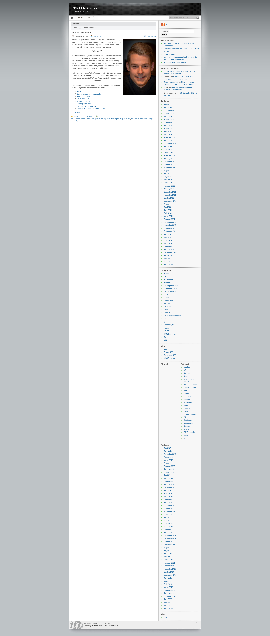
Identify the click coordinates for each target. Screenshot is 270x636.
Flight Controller (170, 292)
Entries (168, 352)
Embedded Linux (170, 289)
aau (72, 119)
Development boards (172, 286)
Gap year (80, 92)
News (166, 310)
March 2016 (168, 116)
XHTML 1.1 (106, 626)
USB (165, 340)
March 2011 (168, 216)
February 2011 (169, 219)
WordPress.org (169, 358)
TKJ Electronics (85, 8)
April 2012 (168, 180)
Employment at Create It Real (88, 106)
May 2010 (167, 237)
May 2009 (167, 258)
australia (77, 119)
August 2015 (169, 119)
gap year (107, 119)
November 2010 (170, 225)
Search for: (164, 32)
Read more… (76, 112)
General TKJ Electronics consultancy (91, 109)
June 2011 (168, 210)
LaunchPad (168, 301)
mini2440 (167, 304)
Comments (170, 355)
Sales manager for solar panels (89, 94)
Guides (166, 298)
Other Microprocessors (172, 316)
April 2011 (168, 213)
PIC (165, 319)
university (74, 121)
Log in (166, 349)
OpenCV (167, 313)
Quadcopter (168, 322)
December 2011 (170, 192)
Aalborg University (84, 104)
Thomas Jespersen (100, 36)
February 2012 (169, 186)
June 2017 (168, 107)
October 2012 (169, 165)
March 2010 (168, 243)
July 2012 (167, 174)
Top (197, 623)
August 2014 (169, 128)
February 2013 (169, 156)
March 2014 (168, 134)
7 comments (151, 36)
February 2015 (169, 122)
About (89, 18)
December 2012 (170, 162)
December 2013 (170, 144)
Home (72, 18)
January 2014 (169, 141)
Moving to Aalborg (83, 101)
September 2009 (170, 252)
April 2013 (168, 150)
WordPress (76, 625)
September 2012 (170, 168)
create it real (90, 119)
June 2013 (168, 147)
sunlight (150, 119)
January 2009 (169, 264)
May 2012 (167, 177)
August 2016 (169, 113)
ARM (166, 277)
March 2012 (168, 183)
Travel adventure (83, 99)
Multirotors (168, 307)
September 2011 (170, 201)
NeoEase (95, 626)
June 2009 (168, 255)
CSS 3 (115, 626)
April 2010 (168, 240)
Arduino (167, 273)
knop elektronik (125, 119)
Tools (166, 337)
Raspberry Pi (169, 325)
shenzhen (143, 119)
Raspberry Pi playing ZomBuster (176, 62)
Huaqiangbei (115, 119)
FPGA (166, 295)
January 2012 (169, 189)
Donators (80, 18)
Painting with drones (171, 54)
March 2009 (168, 262)
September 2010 (170, 231)
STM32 (166, 331)
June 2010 (168, 234)
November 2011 (170, 195)
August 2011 (168, 204)
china (83, 119)
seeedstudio (135, 119)
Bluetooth (167, 283)
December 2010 (170, 222)
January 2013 (169, 159)
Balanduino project (84, 96)
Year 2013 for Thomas (81, 32)
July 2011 (167, 207)
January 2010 (169, 249)
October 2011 (169, 198)
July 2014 (167, 131)
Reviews (167, 328)
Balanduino (78, 116)
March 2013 (168, 153)
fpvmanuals (99, 119)
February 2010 (169, 246)
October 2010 (169, 228)
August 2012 (169, 171)
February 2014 (169, 137)
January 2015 (169, 125)
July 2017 (167, 104)
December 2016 (170, 110)
